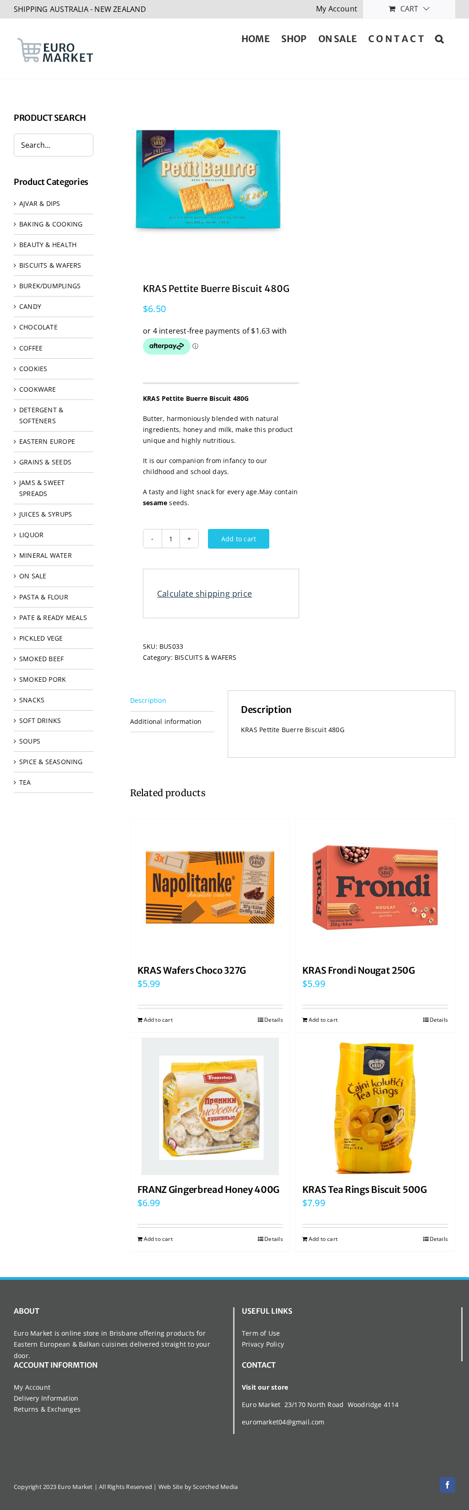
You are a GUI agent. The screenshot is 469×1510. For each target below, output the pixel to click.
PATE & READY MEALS (53, 617)
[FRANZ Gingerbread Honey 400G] (210, 1106)
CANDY (30, 306)
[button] (439, 38)
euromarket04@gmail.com (283, 1422)
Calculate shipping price (204, 593)
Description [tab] (148, 700)
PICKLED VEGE (41, 638)
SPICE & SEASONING (51, 761)
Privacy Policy (263, 1344)
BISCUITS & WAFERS (206, 657)
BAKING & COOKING (50, 224)
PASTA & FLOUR (43, 597)
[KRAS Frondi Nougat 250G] (375, 887)
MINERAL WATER (45, 555)
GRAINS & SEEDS (45, 462)
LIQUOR (31, 534)
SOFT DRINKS (40, 720)
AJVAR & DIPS (39, 203)
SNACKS (31, 700)
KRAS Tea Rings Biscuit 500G (364, 1189)
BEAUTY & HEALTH (47, 244)
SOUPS (29, 741)
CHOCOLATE (38, 327)
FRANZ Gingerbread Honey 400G (208, 1189)
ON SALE (32, 576)
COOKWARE (37, 389)
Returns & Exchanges (47, 1409)
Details (273, 1020)
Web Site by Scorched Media (198, 1487)
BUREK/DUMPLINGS (50, 285)
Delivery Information (46, 1398)
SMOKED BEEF (41, 658)
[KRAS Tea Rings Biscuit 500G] (375, 1106)
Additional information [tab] (166, 721)
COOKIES (33, 368)
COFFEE (31, 348)
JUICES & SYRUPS (45, 514)
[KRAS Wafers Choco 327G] (210, 887)
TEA (25, 782)
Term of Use (261, 1333)
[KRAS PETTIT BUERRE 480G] (208, 180)
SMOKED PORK (42, 679)
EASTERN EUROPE (47, 441)
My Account (32, 1387)
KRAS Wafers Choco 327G (191, 970)
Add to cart (238, 538)
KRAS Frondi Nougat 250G (358, 970)
